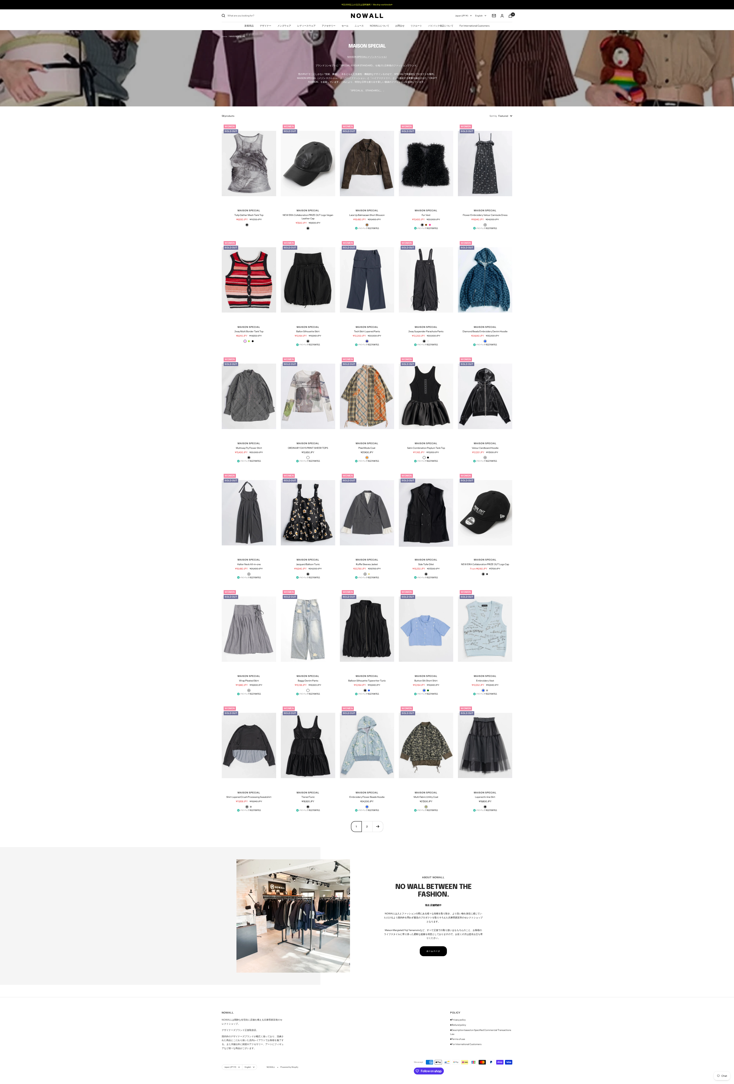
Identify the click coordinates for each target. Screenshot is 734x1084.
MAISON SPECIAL (249, 210)
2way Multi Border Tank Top (249, 331)
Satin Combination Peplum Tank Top (426, 447)
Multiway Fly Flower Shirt (249, 447)
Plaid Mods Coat (366, 447)
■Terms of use (457, 1039)
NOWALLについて (379, 25)
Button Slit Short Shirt (426, 680)
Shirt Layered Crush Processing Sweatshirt (248, 797)
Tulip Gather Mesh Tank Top (248, 215)
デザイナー (265, 25)
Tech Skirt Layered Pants (367, 331)
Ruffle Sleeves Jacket (367, 564)
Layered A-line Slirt (485, 797)
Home (224, 36)
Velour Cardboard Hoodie (485, 447)
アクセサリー (328, 25)
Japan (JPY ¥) (461, 15)
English (479, 15)
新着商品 (249, 25)
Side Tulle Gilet (426, 564)
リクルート (416, 25)
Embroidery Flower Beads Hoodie (367, 797)
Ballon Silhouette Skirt (308, 331)
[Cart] (510, 16)
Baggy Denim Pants (308, 680)
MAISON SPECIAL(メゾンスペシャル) (367, 56)
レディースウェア (306, 25)
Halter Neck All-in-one (249, 564)
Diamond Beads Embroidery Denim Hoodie (485, 331)
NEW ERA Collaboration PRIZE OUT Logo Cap (485, 564)
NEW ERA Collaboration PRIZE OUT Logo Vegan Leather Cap (308, 217)
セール (345, 25)
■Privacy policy (458, 1019)
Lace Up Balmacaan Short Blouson (367, 215)
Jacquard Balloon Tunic (308, 564)
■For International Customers (465, 1044)
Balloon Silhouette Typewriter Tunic (367, 680)
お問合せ (399, 25)
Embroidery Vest (485, 680)
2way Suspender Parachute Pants (425, 331)
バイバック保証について (440, 25)
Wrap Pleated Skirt (249, 680)
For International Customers (475, 25)
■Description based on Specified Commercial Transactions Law (480, 1032)
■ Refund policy (458, 1024)
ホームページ (433, 951)
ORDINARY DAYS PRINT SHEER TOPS (308, 447)
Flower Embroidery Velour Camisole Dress (485, 215)
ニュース (359, 25)
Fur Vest (426, 215)
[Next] (377, 826)
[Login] (502, 15)
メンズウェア (284, 25)
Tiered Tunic (308, 797)
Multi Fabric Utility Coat (426, 797)
